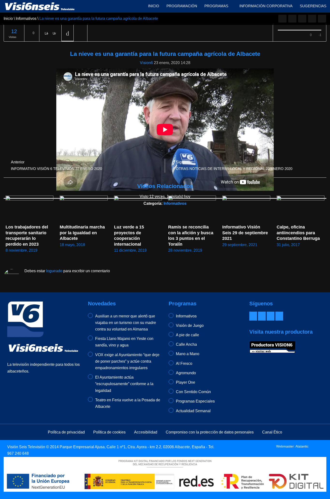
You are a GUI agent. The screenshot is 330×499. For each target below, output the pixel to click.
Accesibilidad (145, 432)
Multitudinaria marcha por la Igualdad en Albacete (83, 233)
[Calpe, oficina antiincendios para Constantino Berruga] (300, 209)
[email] (292, 18)
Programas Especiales (195, 401)
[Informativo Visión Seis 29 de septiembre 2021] (246, 209)
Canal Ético (272, 432)
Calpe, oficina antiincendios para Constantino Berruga (298, 233)
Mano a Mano (187, 354)
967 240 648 (18, 453)
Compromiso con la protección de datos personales (210, 432)
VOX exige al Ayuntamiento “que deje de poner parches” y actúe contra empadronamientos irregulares (127, 361)
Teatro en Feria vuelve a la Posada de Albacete (127, 403)
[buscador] (322, 18)
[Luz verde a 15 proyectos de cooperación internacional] (138, 209)
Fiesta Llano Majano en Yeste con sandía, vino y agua (124, 342)
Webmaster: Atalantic (292, 446)
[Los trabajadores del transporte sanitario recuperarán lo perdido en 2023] (29, 209)
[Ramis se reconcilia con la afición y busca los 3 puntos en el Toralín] (192, 209)
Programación (181, 6)
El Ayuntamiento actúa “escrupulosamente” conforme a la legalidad (124, 383)
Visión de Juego (190, 325)
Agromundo (186, 373)
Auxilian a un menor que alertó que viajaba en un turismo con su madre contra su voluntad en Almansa (125, 322)
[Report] (80, 33)
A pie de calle (187, 335)
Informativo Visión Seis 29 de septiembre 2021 (245, 233)
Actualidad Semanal (193, 411)
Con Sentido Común (193, 392)
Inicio (153, 6)
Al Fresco (184, 363)
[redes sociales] (282, 18)
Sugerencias (313, 6)
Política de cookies (109, 432)
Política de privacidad (66, 432)
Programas (216, 6)
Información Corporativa (266, 6)
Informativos (186, 316)
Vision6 (146, 63)
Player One (185, 382)
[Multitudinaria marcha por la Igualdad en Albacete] (84, 209)
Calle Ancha (186, 344)
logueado (54, 271)
